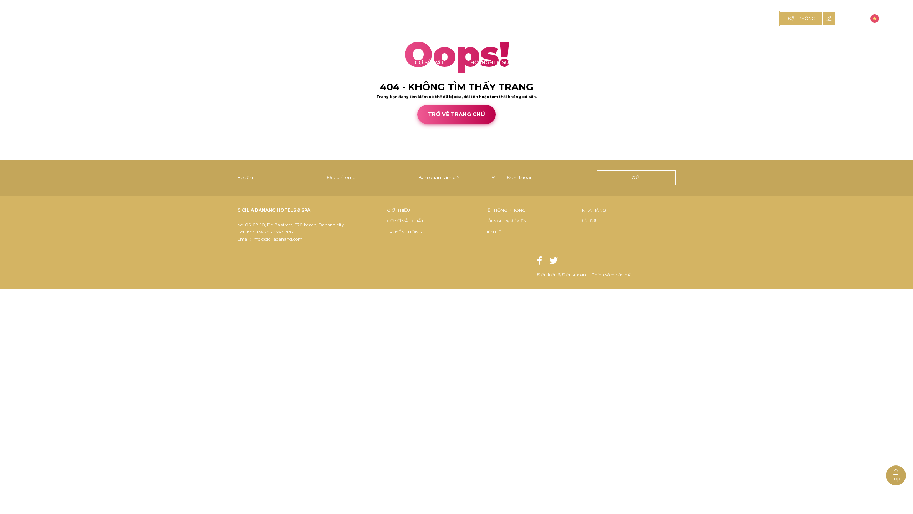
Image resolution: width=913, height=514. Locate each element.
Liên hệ (492, 232)
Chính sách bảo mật (612, 274)
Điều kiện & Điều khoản (561, 274)
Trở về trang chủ (456, 114)
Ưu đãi (590, 220)
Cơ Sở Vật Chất (405, 220)
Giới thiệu (398, 210)
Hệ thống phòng (505, 210)
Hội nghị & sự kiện (505, 220)
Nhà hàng (594, 210)
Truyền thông (404, 232)
